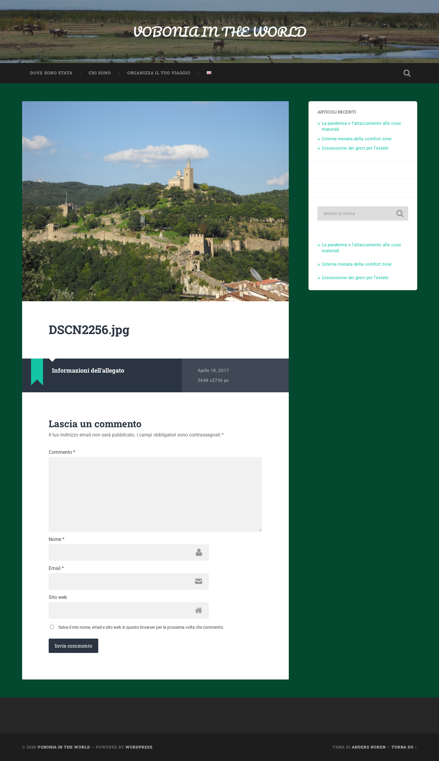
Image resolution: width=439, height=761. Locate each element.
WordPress (139, 747)
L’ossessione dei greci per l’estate (355, 148)
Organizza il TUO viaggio (159, 73)
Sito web (58, 597)
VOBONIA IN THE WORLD (219, 31)
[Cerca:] (362, 213)
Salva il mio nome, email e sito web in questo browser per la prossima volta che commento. (141, 627)
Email (56, 568)
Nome (57, 539)
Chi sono (100, 73)
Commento (62, 452)
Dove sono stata (51, 73)
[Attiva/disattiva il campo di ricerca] (407, 73)
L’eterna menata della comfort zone (357, 139)
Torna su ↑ (404, 747)
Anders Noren (369, 747)
